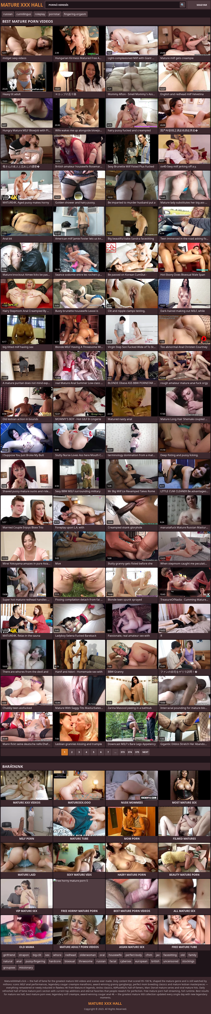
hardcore (55, 961)
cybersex (125, 961)
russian (8, 14)
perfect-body (134, 955)
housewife (115, 955)
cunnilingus (23, 14)
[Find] (182, 5)
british (155, 961)
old (183, 955)
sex (47, 955)
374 (130, 752)
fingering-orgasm (75, 14)
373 (123, 752)
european (141, 961)
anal (19, 961)
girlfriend (9, 955)
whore (57, 955)
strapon (24, 955)
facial (113, 961)
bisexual (70, 961)
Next (145, 752)
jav (158, 955)
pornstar (54, 14)
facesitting (170, 955)
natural (7, 961)
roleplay (40, 14)
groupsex (9, 967)
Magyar (202, 4)
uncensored (170, 961)
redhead (70, 955)
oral (102, 955)
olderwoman (88, 955)
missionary (26, 967)
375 (137, 752)
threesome (85, 961)
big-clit (37, 955)
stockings (188, 961)
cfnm (149, 955)
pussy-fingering (35, 961)
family (192, 955)
